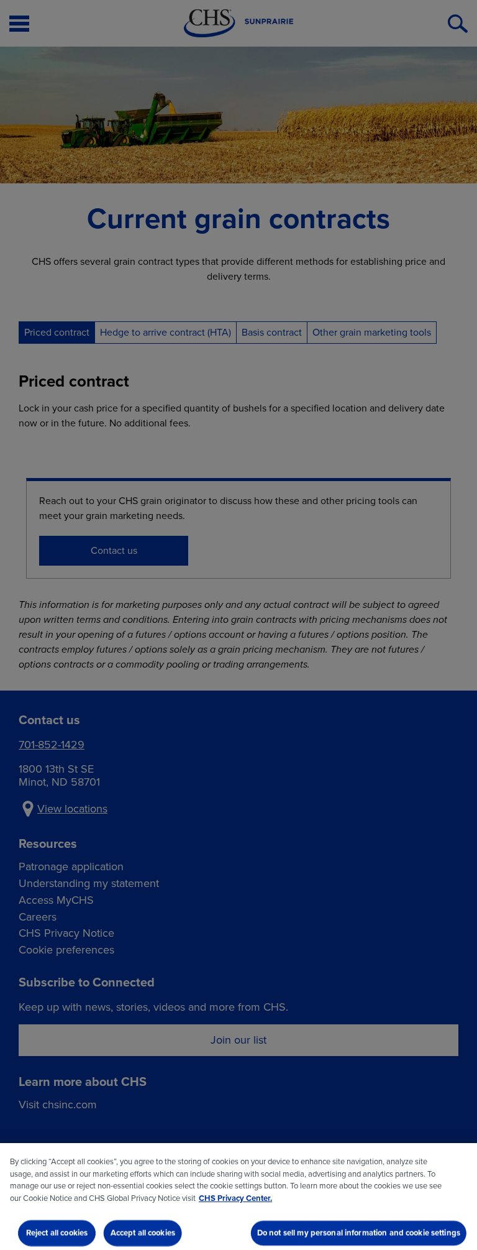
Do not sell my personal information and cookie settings (358, 1233)
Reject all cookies (57, 1233)
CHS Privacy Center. (235, 1198)
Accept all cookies (143, 1233)
